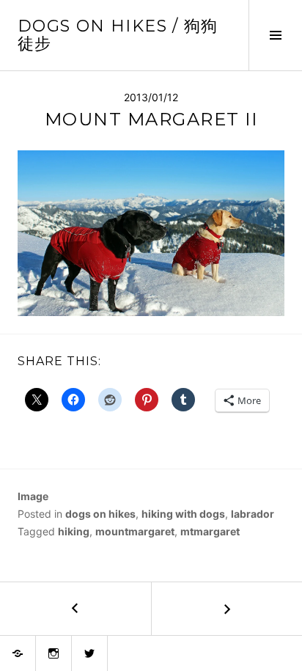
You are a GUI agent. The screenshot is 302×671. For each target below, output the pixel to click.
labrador (252, 513)
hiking (73, 531)
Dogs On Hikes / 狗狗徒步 (118, 35)
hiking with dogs (183, 513)
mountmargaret (134, 531)
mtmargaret (210, 531)
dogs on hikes (100, 513)
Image (33, 496)
